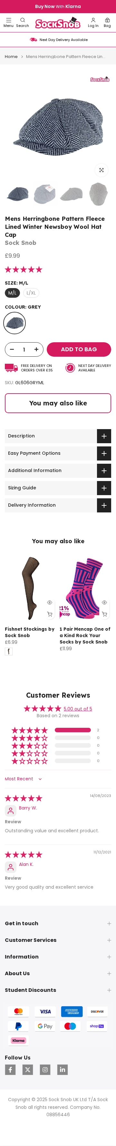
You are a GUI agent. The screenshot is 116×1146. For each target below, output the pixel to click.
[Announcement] (58, 7)
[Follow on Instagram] (45, 1069)
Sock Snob (20, 242)
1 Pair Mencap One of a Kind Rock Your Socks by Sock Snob (85, 635)
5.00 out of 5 (78, 709)
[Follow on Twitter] (27, 1069)
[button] (22, 23)
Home (11, 56)
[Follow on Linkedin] (62, 1069)
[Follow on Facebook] (10, 1069)
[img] (23, 798)
